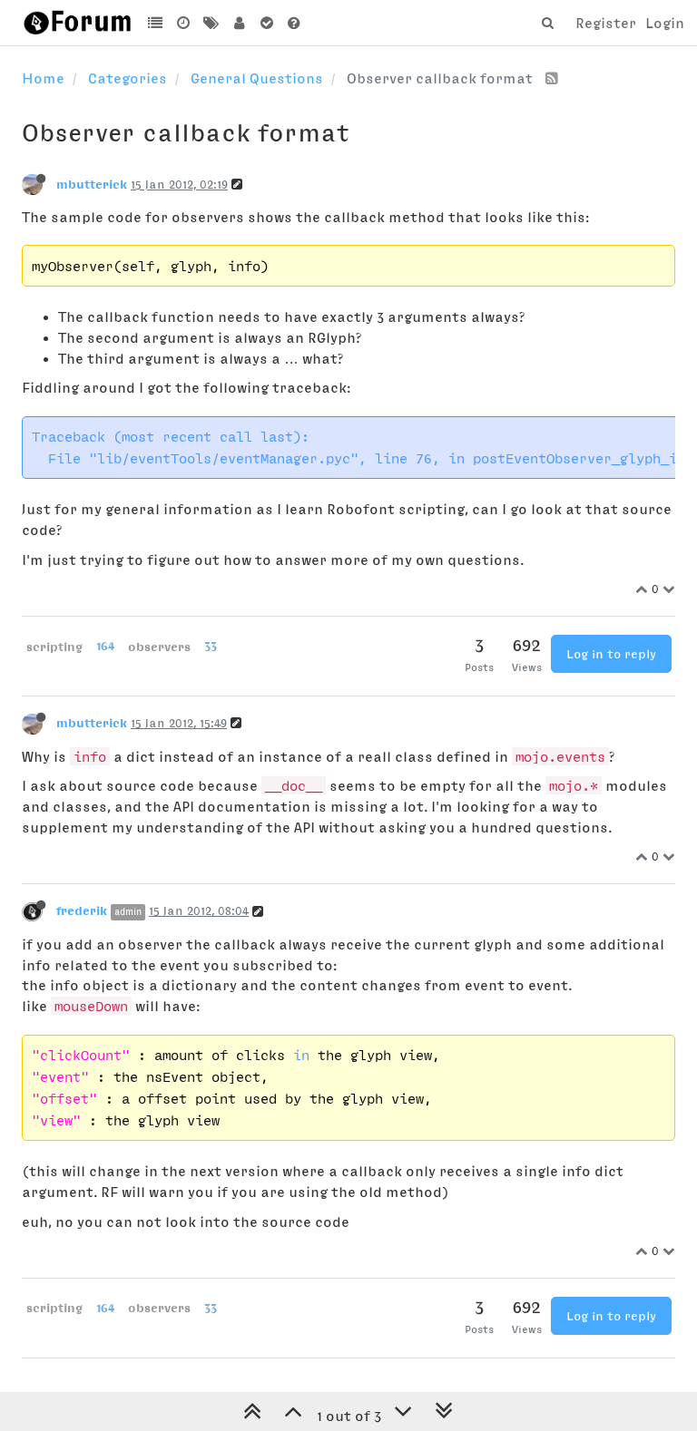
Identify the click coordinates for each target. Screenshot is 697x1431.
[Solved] (266, 22)
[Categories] (156, 22)
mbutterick (91, 184)
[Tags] (211, 22)
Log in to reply (611, 653)
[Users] (239, 22)
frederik (81, 910)
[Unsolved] (294, 22)
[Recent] (184, 22)
